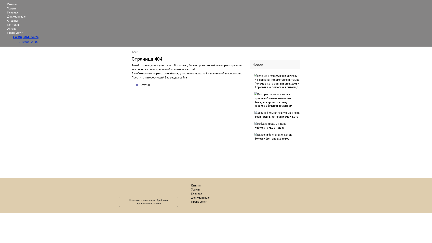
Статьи (145, 85)
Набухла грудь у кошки (269, 127)
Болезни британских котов (271, 138)
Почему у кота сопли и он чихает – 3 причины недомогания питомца (277, 85)
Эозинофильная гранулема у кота (276, 116)
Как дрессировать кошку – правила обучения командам (273, 104)
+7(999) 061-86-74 (25, 37)
